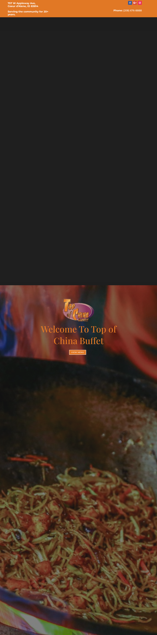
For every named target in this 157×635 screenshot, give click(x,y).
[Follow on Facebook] (130, 3)
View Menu (77, 352)
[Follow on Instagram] (140, 3)
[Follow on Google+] (135, 3)
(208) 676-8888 (132, 10)
